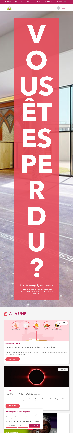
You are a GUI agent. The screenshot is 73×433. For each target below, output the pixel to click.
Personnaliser (11, 425)
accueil (37, 293)
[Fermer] (41, 410)
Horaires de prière (64, 2)
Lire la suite (12, 359)
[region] (23, 419)
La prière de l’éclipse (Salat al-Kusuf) (23, 394)
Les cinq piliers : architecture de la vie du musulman (30, 348)
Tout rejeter (23, 425)
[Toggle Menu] (63, 8)
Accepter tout (34, 425)
